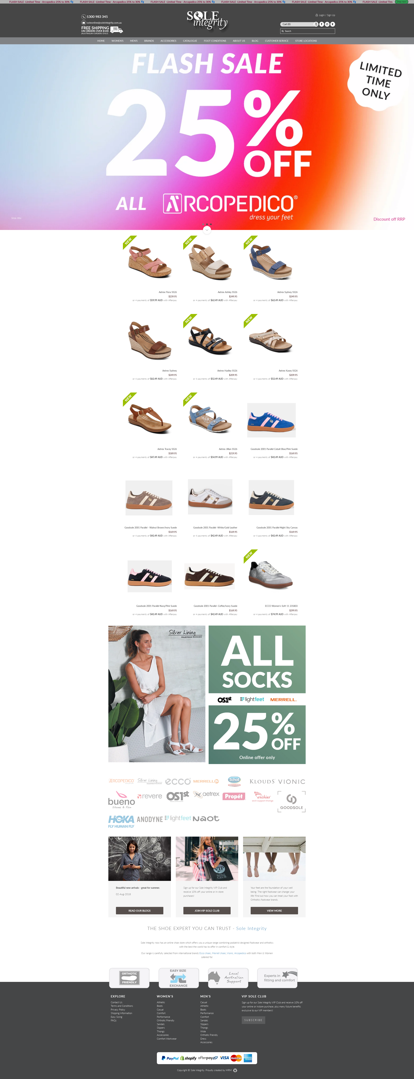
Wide (203, 1052)
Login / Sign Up (326, 15)
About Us (239, 40)
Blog (255, 40)
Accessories (168, 40)
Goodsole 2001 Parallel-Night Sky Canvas (277, 548)
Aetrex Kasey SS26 (288, 391)
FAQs (113, 1041)
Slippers (161, 1048)
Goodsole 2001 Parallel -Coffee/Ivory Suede (215, 627)
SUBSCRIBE (253, 1041)
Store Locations (306, 40)
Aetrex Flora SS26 (168, 313)
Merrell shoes (219, 974)
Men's (133, 40)
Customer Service (277, 40)
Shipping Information (121, 1034)
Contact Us (116, 1023)
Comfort (161, 1034)
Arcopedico (240, 974)
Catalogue (190, 40)
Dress (203, 1059)
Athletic (161, 1023)
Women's (117, 40)
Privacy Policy (118, 1030)
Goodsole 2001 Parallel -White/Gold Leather (215, 548)
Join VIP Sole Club (207, 931)
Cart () (286, 24)
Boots (160, 1027)
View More (274, 931)
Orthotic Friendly (165, 1041)
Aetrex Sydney (169, 391)
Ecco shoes (205, 974)
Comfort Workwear (167, 1059)
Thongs (160, 1052)
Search (288, 31)
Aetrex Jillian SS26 (228, 470)
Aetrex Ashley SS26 (227, 313)
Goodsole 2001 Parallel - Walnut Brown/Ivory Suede (151, 548)
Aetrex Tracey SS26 (167, 470)
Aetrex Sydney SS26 (287, 313)
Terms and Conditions (122, 1027)
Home (101, 40)
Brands (149, 40)
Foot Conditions (215, 40)
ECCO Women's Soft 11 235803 (281, 627)
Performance (163, 1037)
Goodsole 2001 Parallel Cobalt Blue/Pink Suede (274, 470)
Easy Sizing (116, 1037)
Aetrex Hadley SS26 (227, 391)
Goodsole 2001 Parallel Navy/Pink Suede (156, 627)
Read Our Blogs (140, 931)
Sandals (160, 1045)
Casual (160, 1030)
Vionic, (230, 974)
